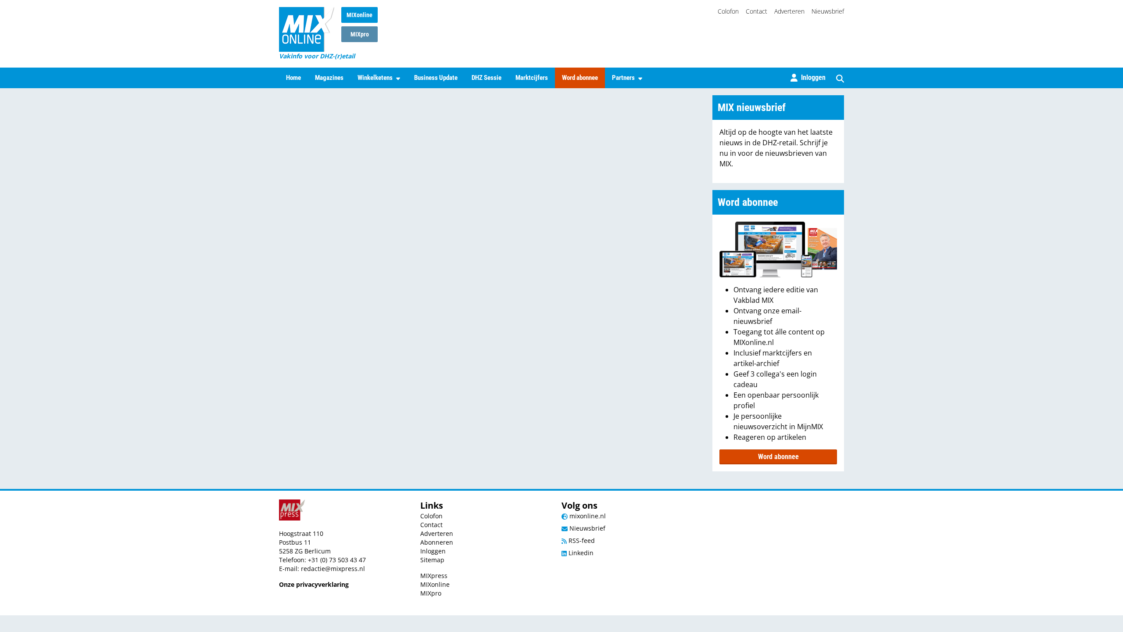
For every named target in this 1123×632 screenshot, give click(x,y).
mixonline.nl (587, 516)
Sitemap (432, 560)
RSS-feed (581, 540)
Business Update (436, 78)
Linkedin (580, 553)
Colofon (728, 11)
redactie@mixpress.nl (333, 568)
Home (293, 78)
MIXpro (359, 34)
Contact (756, 11)
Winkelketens (375, 78)
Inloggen (433, 551)
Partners (623, 78)
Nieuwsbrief (828, 11)
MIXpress (433, 575)
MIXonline (359, 14)
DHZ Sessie (486, 78)
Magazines (329, 78)
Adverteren (789, 11)
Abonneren (436, 542)
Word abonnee (580, 78)
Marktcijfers (531, 78)
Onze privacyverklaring (314, 584)
